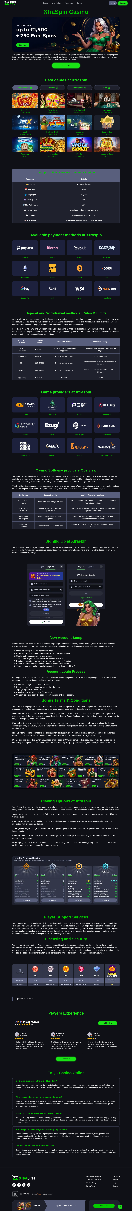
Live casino (51, 87)
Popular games (23, 87)
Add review (108, 1023)
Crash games (78, 87)
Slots (105, 87)
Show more (66, 1059)
